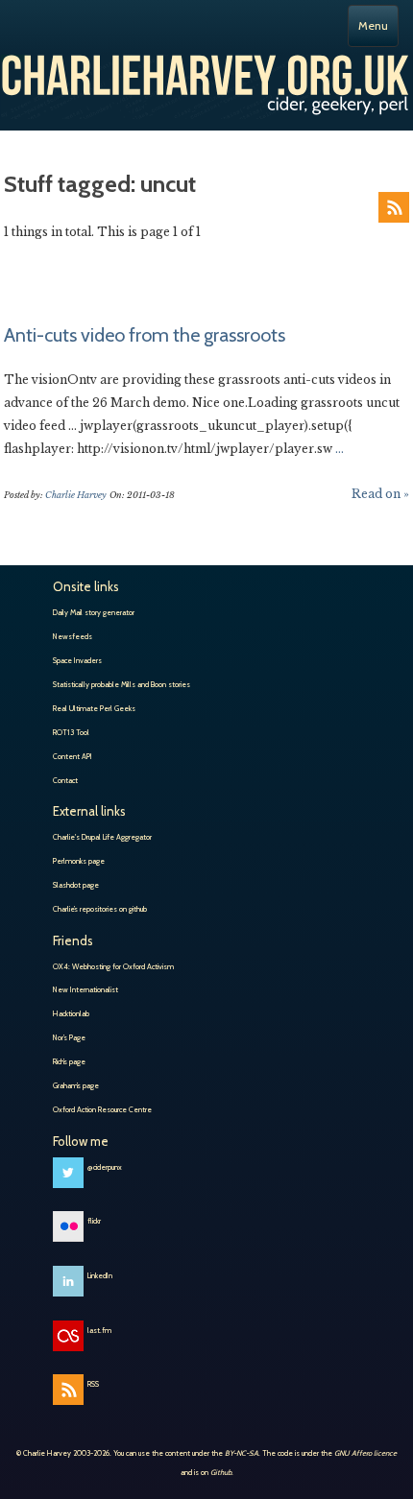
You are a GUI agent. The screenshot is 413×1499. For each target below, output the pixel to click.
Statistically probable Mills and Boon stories (121, 684)
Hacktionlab (71, 1013)
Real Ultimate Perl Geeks (94, 708)
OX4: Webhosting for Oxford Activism (113, 966)
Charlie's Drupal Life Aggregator (102, 837)
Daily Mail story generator (93, 612)
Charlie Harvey (206, 80)
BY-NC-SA (241, 1453)
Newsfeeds (72, 636)
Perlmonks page (79, 861)
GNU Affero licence (365, 1453)
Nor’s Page (69, 1037)
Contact (65, 780)
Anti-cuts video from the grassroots (144, 334)
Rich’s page (69, 1061)
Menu (373, 25)
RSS (393, 207)
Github (220, 1472)
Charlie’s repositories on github (100, 909)
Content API (72, 756)
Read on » (380, 494)
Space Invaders (77, 660)
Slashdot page (76, 885)
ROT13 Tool (71, 732)
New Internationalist (85, 989)
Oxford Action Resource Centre (102, 1109)
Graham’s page (76, 1085)
